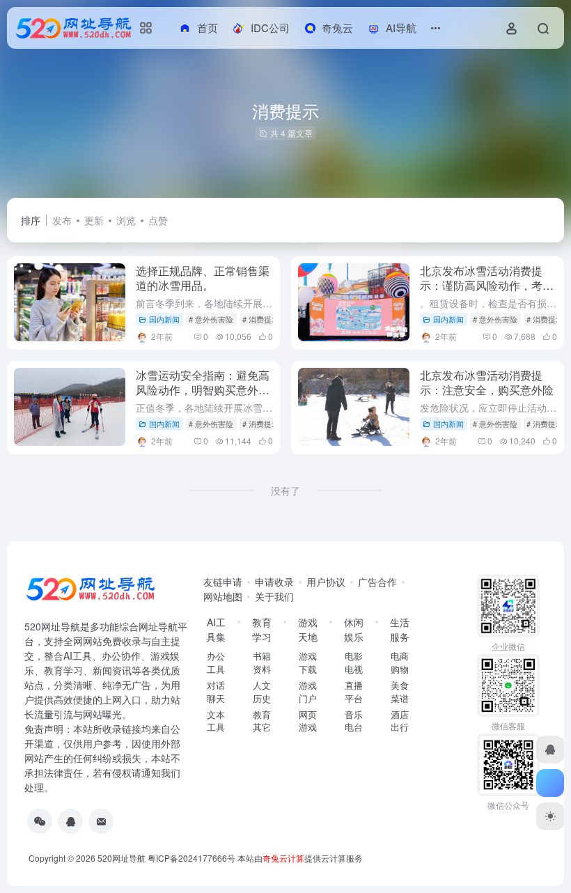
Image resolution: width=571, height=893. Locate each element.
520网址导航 (121, 858)
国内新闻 (164, 319)
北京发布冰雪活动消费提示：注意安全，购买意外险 (487, 382)
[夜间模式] (550, 816)
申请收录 (274, 582)
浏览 (126, 220)
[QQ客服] (70, 821)
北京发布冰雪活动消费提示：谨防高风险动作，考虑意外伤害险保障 (487, 285)
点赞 (158, 220)
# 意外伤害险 (211, 319)
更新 (94, 220)
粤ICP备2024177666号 (192, 858)
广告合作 (377, 582)
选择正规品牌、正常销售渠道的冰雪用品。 (202, 278)
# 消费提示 (260, 319)
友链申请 (222, 582)
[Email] (101, 821)
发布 (62, 220)
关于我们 (274, 596)
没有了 (285, 490)
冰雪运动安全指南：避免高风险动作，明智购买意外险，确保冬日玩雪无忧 (202, 389)
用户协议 (325, 582)
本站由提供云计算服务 (300, 858)
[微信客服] (39, 821)
